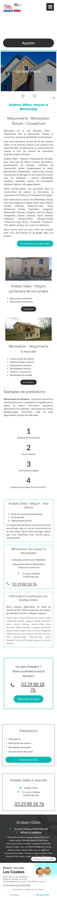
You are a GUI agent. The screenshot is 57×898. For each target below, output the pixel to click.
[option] (28, 71)
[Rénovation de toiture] (28, 329)
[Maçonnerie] (28, 269)
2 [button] (54, 98)
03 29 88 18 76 (24, 584)
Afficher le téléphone (30, 832)
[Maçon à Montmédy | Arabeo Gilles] (12, 7)
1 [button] (51, 98)
